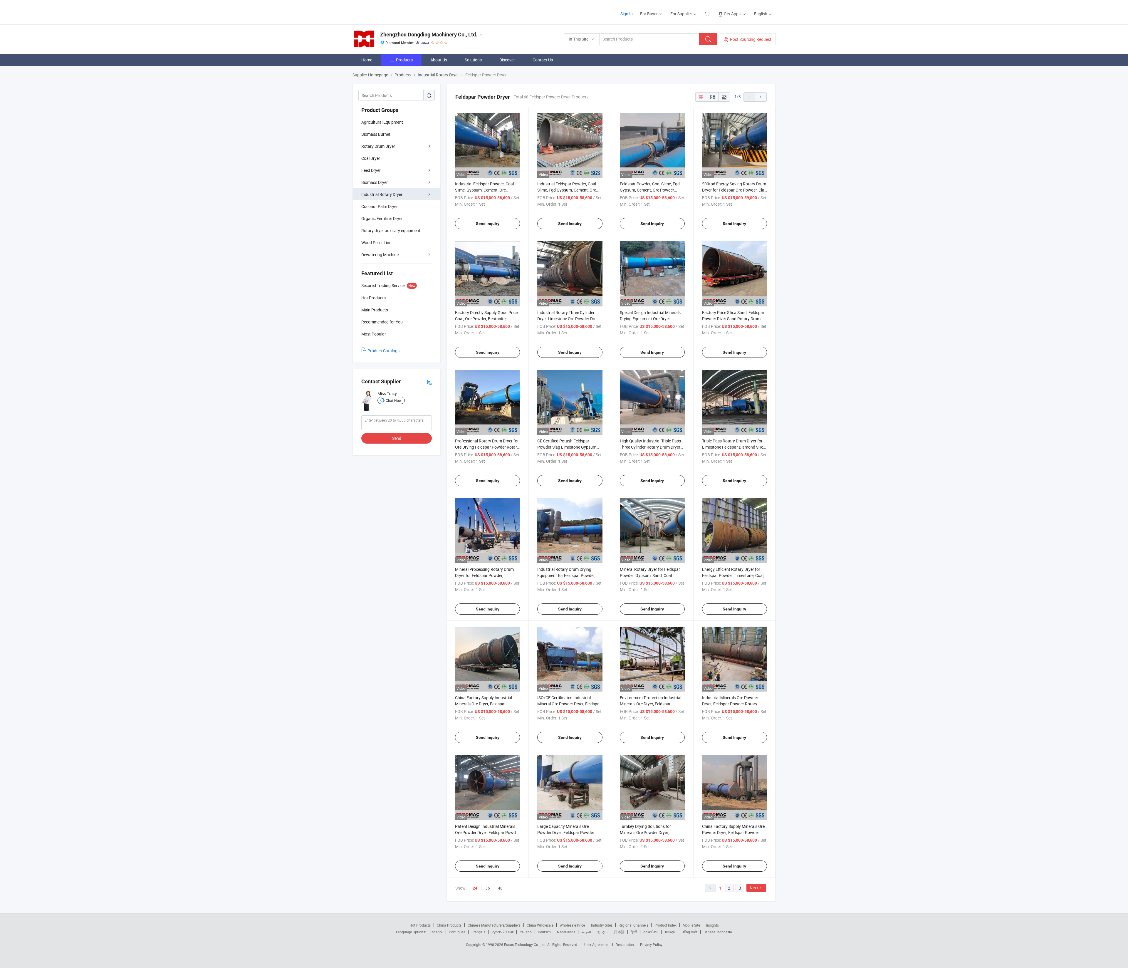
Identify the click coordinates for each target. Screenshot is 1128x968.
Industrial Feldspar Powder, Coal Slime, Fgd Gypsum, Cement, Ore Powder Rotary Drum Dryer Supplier (569, 190)
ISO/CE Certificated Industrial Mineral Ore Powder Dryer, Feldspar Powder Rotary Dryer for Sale (569, 704)
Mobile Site (691, 925)
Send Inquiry (487, 223)
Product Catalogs (383, 350)
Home (366, 60)
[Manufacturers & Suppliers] (390, 12)
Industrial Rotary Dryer (381, 194)
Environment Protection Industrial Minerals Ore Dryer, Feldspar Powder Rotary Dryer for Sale (650, 704)
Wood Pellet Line (376, 242)
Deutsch (544, 932)
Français (478, 932)
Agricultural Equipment (382, 122)
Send (396, 438)
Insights (712, 925)
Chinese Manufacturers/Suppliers (494, 925)
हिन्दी (634, 932)
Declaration (625, 944)
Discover (507, 60)
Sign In (626, 13)
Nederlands (566, 932)
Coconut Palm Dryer (379, 206)
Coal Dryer (370, 158)
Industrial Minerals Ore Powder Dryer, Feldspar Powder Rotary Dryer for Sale (730, 704)
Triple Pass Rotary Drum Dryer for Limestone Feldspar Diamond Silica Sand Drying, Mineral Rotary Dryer (734, 447)
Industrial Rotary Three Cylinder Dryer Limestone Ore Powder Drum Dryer (568, 319)
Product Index (665, 925)
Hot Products (420, 925)
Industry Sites (601, 925)
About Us (438, 60)
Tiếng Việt (689, 932)
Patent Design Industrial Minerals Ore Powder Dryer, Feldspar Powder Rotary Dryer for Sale (487, 832)
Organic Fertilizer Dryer (382, 218)
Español (436, 932)
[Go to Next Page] (760, 97)
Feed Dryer (371, 170)
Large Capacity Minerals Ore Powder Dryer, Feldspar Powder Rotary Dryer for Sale (565, 832)
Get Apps (732, 13)
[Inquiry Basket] (708, 13)
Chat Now (394, 400)
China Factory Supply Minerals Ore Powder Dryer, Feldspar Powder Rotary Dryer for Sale (733, 832)
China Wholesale (540, 925)
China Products (449, 925)
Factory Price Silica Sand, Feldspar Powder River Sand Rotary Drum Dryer (733, 319)
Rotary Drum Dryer (378, 146)
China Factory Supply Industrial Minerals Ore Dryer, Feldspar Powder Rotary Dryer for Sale (483, 704)
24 (475, 888)
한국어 (602, 932)
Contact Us (543, 60)
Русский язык (502, 932)
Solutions (473, 60)
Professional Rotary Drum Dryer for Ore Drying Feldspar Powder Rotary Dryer (487, 447)
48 (500, 888)
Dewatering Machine (380, 254)
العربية (586, 932)
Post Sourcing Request (750, 39)
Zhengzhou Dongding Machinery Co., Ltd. (428, 34)
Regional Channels (633, 925)
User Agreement (597, 944)
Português (457, 932)
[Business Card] (429, 382)
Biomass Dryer (374, 182)
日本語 (619, 932)
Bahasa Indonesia (718, 932)
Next (754, 887)
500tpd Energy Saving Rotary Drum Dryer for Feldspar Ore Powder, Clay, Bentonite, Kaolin (734, 190)
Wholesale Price (572, 925)
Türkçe (669, 932)
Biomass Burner (375, 134)
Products (404, 60)
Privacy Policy (651, 944)
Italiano (526, 932)
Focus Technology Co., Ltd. (525, 944)
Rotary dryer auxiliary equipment (390, 230)
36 (487, 888)
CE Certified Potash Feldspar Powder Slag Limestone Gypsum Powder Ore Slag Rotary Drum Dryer (569, 447)
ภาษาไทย (650, 932)
